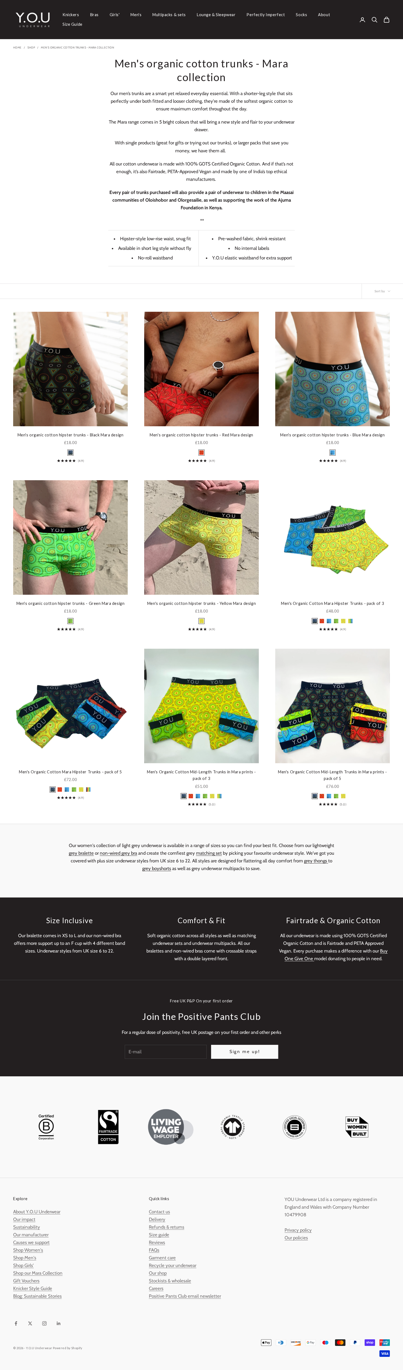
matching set (209, 853)
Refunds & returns (166, 1227)
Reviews (157, 1242)
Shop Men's (24, 1257)
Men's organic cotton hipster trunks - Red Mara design (201, 435)
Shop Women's (28, 1250)
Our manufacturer (31, 1234)
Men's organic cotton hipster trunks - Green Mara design (70, 603)
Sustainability (26, 1227)
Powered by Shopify (68, 1348)
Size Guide (73, 24)
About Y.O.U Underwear (36, 1211)
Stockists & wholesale (170, 1280)
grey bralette (81, 853)
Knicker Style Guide (32, 1288)
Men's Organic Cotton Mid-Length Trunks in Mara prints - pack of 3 (201, 775)
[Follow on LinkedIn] (58, 1323)
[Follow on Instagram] (44, 1323)
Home (17, 47)
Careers (156, 1288)
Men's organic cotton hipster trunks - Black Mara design (71, 435)
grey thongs (316, 860)
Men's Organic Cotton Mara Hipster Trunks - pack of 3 (332, 603)
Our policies (296, 1237)
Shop (31, 47)
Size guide (159, 1234)
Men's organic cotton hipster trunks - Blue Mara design (332, 435)
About (324, 14)
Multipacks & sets (169, 14)
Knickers (71, 14)
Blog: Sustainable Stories (37, 1296)
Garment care (162, 1257)
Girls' (115, 14)
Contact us (159, 1211)
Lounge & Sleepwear (216, 14)
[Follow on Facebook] (16, 1323)
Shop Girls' (23, 1265)
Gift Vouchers (26, 1280)
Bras (94, 14)
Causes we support (31, 1242)
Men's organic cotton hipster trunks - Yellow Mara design (201, 603)
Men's (135, 14)
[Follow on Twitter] (30, 1323)
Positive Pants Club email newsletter (185, 1296)
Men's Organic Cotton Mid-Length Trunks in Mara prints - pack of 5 (332, 775)
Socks (301, 14)
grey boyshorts (156, 868)
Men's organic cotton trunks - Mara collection (77, 47)
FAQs (154, 1250)
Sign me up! (244, 1051)
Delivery (157, 1219)
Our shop (158, 1273)
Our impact (24, 1219)
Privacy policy (298, 1230)
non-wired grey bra (118, 853)
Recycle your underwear (172, 1265)
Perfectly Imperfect (265, 14)
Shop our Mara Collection (38, 1273)
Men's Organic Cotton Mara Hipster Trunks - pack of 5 (70, 772)
